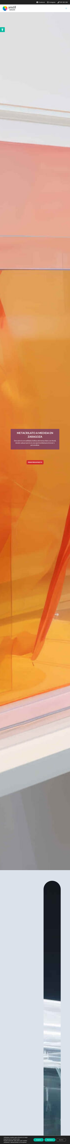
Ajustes (61, 1140)
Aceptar (38, 1140)
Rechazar (50, 1140)
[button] (2, 29)
